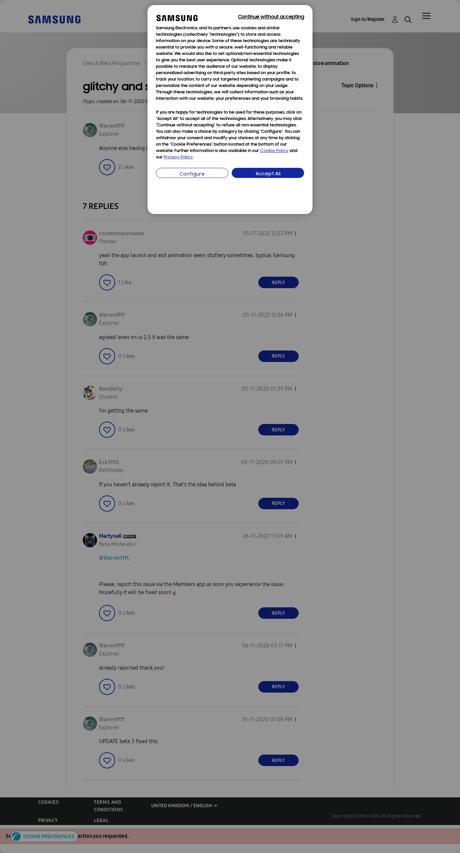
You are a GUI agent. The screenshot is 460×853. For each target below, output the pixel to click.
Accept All (268, 174)
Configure (192, 174)
